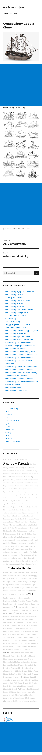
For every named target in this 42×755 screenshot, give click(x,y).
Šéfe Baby (16, 510)
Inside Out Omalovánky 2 (16, 327)
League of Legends (23, 637)
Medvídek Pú (18, 674)
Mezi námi (25, 474)
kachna (5, 692)
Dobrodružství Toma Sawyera (14, 616)
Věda (7, 417)
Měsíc (13, 643)
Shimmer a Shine (17, 543)
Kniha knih (34, 637)
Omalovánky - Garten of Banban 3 (19, 379)
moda (27, 653)
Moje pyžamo (20, 640)
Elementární (17, 686)
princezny (6, 480)
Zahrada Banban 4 (13, 634)
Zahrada (35, 610)
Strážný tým (15, 656)
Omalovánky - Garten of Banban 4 (20, 370)
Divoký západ (14, 546)
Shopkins (32, 619)
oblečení (35, 555)
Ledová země (14, 471)
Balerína (21, 607)
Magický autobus (24, 513)
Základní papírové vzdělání (18, 595)
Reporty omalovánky (14, 297)
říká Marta (19, 701)
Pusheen (6, 698)
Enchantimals (8, 607)
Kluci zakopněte (26, 555)
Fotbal (5, 619)
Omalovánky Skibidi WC (15, 349)
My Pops (26, 631)
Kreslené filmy (11, 408)
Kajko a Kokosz (8, 486)
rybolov (30, 552)
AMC (20, 610)
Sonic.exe (14, 468)
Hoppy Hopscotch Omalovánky (19, 324)
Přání (26, 495)
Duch (11, 683)
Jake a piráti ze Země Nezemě (13, 665)
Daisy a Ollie (32, 579)
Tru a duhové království (30, 689)
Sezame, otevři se (17, 495)
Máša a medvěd (31, 501)
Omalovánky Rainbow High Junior (20, 352)
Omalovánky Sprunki (14, 306)
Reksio (14, 492)
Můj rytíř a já (11, 622)
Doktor (5, 573)
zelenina (21, 504)
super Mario (7, 558)
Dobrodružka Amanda (28, 634)
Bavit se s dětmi (14, 7)
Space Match (11, 483)
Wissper (6, 546)
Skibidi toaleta (27, 613)
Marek (9, 229)
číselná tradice (21, 516)
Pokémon (14, 668)
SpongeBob (7, 492)
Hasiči (36, 486)
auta (31, 513)
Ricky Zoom (19, 486)
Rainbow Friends (16, 463)
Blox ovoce (12, 631)
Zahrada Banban (21, 568)
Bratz (23, 591)
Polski (8, 718)
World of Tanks (31, 616)
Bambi (34, 507)
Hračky (8, 438)
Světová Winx (27, 483)
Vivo (26, 619)
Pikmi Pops (19, 522)
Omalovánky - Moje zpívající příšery (21, 373)
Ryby (24, 549)
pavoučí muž (25, 680)
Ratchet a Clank (8, 628)
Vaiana (11, 498)
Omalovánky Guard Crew (16, 391)
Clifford (30, 671)
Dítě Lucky (12, 692)
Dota (27, 656)
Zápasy (34, 622)
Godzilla (31, 495)
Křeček (11, 674)
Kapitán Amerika (16, 650)
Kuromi (30, 516)
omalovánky (19, 659)
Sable (28, 591)
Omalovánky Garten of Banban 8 (19, 309)
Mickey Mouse (15, 528)
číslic (10, 686)
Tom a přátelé (24, 698)
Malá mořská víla (32, 628)
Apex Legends (8, 504)
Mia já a (29, 549)
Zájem (5, 637)
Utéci (5, 622)
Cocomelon (13, 573)
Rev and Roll (26, 610)
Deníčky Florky (8, 640)
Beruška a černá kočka (16, 537)
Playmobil (7, 507)
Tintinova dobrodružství (25, 531)
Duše (32, 591)
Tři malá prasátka (25, 471)
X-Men (5, 677)
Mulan (28, 480)
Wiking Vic (7, 468)
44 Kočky (14, 601)
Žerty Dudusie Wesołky (23, 585)
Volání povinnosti (9, 582)
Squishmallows (29, 492)
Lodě (28, 229)
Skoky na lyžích (22, 598)
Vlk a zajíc (30, 558)
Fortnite (20, 625)
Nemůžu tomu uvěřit (24, 622)
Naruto (17, 519)
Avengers (14, 480)
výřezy (8, 432)
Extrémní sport (8, 519)
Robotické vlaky (22, 643)
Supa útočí (27, 674)
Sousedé (12, 540)
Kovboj (12, 477)
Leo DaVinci (22, 558)
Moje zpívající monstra (12, 613)
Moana (5, 510)
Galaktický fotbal (15, 591)
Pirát (31, 631)
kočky (29, 507)
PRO (19, 668)
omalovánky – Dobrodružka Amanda (21, 367)
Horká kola (28, 534)
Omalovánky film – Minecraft (18, 300)
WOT (15, 683)
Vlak (31, 594)
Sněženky (27, 525)
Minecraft (8, 652)
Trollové (6, 598)
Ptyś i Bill (6, 477)
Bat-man (19, 631)
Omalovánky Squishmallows (17, 337)
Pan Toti (23, 519)
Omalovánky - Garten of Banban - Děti (21, 355)
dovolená (6, 495)
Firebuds (15, 610)
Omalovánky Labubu (14, 294)
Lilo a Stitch (14, 489)
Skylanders (23, 507)
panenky (13, 598)
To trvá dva (34, 474)
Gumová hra (11, 516)
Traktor (26, 701)
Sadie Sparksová (14, 677)
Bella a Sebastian (29, 522)
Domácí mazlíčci (12, 441)
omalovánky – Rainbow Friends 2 (19, 358)
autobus (17, 498)
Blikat (36, 495)
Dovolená (9, 429)
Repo (5, 631)
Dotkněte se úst (15, 474)
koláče (35, 552)
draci (23, 677)
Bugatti (11, 522)
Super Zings (29, 677)
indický (6, 498)
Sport (7, 423)
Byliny (27, 640)
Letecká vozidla (12, 420)
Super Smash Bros (28, 686)
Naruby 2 (6, 489)
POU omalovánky (12, 321)
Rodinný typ (7, 561)
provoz (25, 543)
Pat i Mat (13, 531)
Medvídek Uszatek (24, 601)
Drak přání (34, 528)
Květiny (8, 414)
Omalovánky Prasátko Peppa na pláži (21, 330)
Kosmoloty (7, 610)
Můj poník (14, 507)
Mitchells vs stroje (30, 625)
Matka (15, 501)
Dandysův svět (20, 628)
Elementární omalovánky (16, 376)
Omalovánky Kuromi (14, 303)
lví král (22, 656)
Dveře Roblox (14, 695)
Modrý (32, 540)
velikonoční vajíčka (10, 513)
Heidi (11, 459)
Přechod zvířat (23, 564)
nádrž (28, 588)
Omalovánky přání (13, 388)
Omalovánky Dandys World (17, 312)
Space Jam (22, 468)
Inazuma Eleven (31, 489)
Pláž (19, 689)
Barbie (34, 483)
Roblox (21, 534)
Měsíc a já (11, 637)
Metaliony (26, 604)
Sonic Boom (13, 564)
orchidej (24, 579)
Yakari (27, 607)
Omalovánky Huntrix (24, 576)
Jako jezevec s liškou (16, 525)
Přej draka (22, 501)
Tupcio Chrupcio (20, 588)
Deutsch (9, 721)
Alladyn (15, 558)
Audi (10, 510)
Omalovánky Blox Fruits (15, 334)
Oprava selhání (18, 653)
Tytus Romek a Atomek (28, 498)
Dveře (16, 459)
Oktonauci (26, 650)
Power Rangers (25, 546)
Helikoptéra (7, 534)
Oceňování (23, 552)
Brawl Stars (13, 579)
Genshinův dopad (24, 573)
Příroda (6, 689)
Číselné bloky (8, 501)
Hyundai (15, 552)
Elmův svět (35, 604)
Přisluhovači (23, 459)
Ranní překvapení (22, 540)
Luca (29, 692)
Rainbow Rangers (22, 582)
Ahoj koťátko (23, 695)
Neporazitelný (30, 504)
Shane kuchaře (22, 692)
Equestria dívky (30, 665)
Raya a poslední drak (15, 604)
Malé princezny (8, 585)
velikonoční (7, 552)
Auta (25, 659)
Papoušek (33, 607)
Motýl (11, 689)
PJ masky (35, 674)
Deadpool (32, 543)
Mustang (6, 531)
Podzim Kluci (28, 486)
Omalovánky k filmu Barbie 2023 (19, 340)
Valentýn (33, 582)
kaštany (31, 695)
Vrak (15, 689)
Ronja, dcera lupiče (24, 683)
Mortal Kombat (21, 671)
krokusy (6, 459)
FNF (15, 607)
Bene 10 (31, 643)
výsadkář (19, 477)
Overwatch (22, 480)
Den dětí (22, 489)
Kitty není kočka (9, 701)
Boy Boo (33, 464)
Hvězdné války (25, 510)
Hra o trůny (20, 619)
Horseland (12, 619)
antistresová (24, 528)
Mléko (5, 646)
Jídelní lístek (10, 14)
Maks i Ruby (29, 561)
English (9, 719)
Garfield (6, 625)
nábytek (15, 534)
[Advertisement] (21, 85)
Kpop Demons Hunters (11, 555)
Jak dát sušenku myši (24, 646)
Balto (12, 662)
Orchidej (10, 659)
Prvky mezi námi (14, 680)
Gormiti (6, 540)
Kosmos (21, 492)
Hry (7, 411)
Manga (32, 698)
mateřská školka (19, 561)
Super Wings (14, 698)
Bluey (36, 643)
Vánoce (6, 525)
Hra (7, 435)
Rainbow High (28, 477)
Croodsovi (33, 701)
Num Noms (12, 646)
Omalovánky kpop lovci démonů (19, 291)
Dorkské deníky (30, 537)
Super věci (13, 625)
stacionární (12, 576)
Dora (19, 579)
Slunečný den (32, 662)
